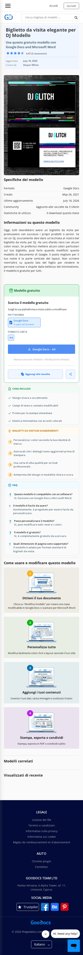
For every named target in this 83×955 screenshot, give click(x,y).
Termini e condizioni (41, 825)
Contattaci (41, 867)
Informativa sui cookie (41, 836)
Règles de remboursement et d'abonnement (41, 842)
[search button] (76, 17)
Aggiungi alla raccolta (37, 374)
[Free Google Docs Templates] (9, 17)
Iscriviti (71, 6)
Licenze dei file (41, 820)
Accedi (53, 6)
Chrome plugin (41, 861)
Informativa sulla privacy (42, 831)
